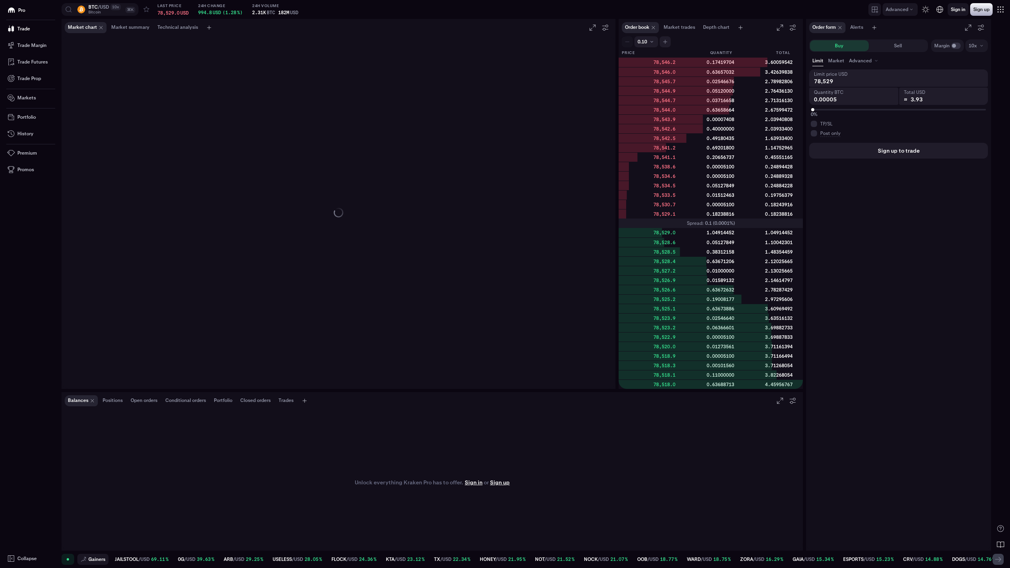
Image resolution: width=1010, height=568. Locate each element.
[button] (100, 9)
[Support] (1000, 528)
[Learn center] (1000, 544)
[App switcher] (1000, 9)
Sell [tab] (898, 46)
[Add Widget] (874, 9)
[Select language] (939, 9)
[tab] (864, 60)
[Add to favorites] (146, 9)
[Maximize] (592, 27)
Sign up (500, 482)
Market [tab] (836, 61)
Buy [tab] (839, 46)
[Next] (998, 559)
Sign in (474, 482)
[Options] (605, 27)
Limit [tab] (817, 61)
